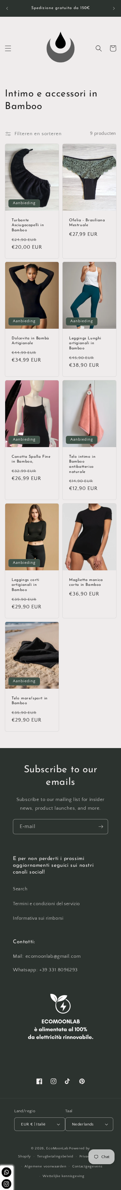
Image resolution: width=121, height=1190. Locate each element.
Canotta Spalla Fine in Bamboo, (31, 459)
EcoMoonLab (57, 1148)
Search (20, 889)
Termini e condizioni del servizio (46, 903)
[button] (8, 48)
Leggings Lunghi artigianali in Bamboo (85, 343)
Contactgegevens (87, 1166)
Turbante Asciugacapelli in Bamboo (28, 225)
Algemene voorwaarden (45, 1166)
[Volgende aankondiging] (114, 8)
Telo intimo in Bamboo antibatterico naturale (82, 464)
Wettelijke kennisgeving (63, 1176)
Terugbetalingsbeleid (55, 1156)
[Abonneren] (101, 826)
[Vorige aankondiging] (7, 8)
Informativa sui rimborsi (38, 918)
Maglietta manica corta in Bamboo (86, 582)
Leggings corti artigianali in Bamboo (25, 585)
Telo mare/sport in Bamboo (30, 700)
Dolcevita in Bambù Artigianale (30, 340)
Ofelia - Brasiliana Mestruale (87, 222)
